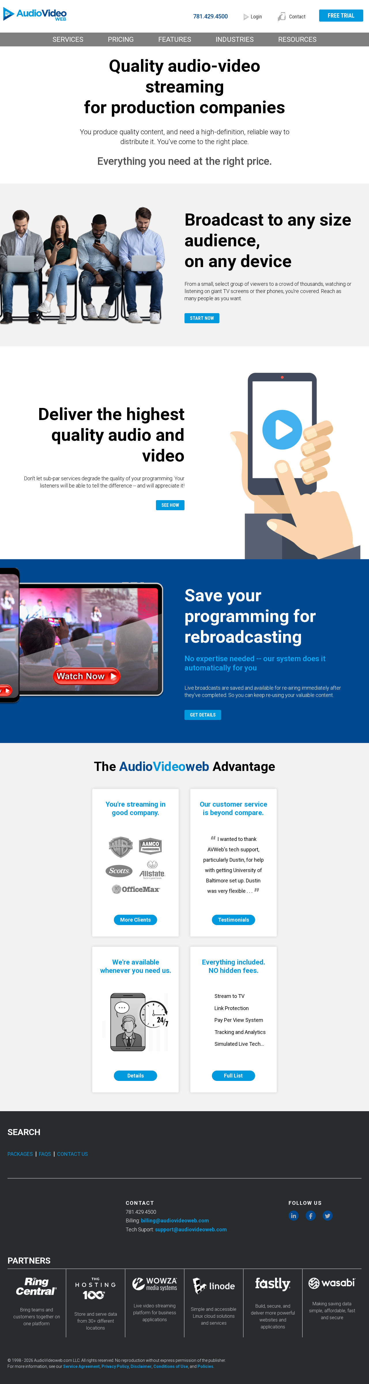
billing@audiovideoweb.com (175, 1220)
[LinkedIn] (294, 1216)
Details (135, 1076)
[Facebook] (311, 1216)
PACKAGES (20, 1154)
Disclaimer (141, 1366)
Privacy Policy (115, 1366)
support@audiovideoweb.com (191, 1229)
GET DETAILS (203, 715)
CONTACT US (72, 1154)
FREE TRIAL (341, 15)
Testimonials (233, 920)
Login (256, 17)
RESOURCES (297, 39)
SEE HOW (170, 505)
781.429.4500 (210, 16)
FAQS (45, 1154)
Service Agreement (81, 1366)
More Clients (135, 920)
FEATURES (174, 39)
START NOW (202, 318)
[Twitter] (328, 1216)
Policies (205, 1366)
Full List (233, 1076)
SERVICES (67, 39)
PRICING (121, 39)
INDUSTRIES (235, 39)
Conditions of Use (170, 1366)
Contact (297, 17)
